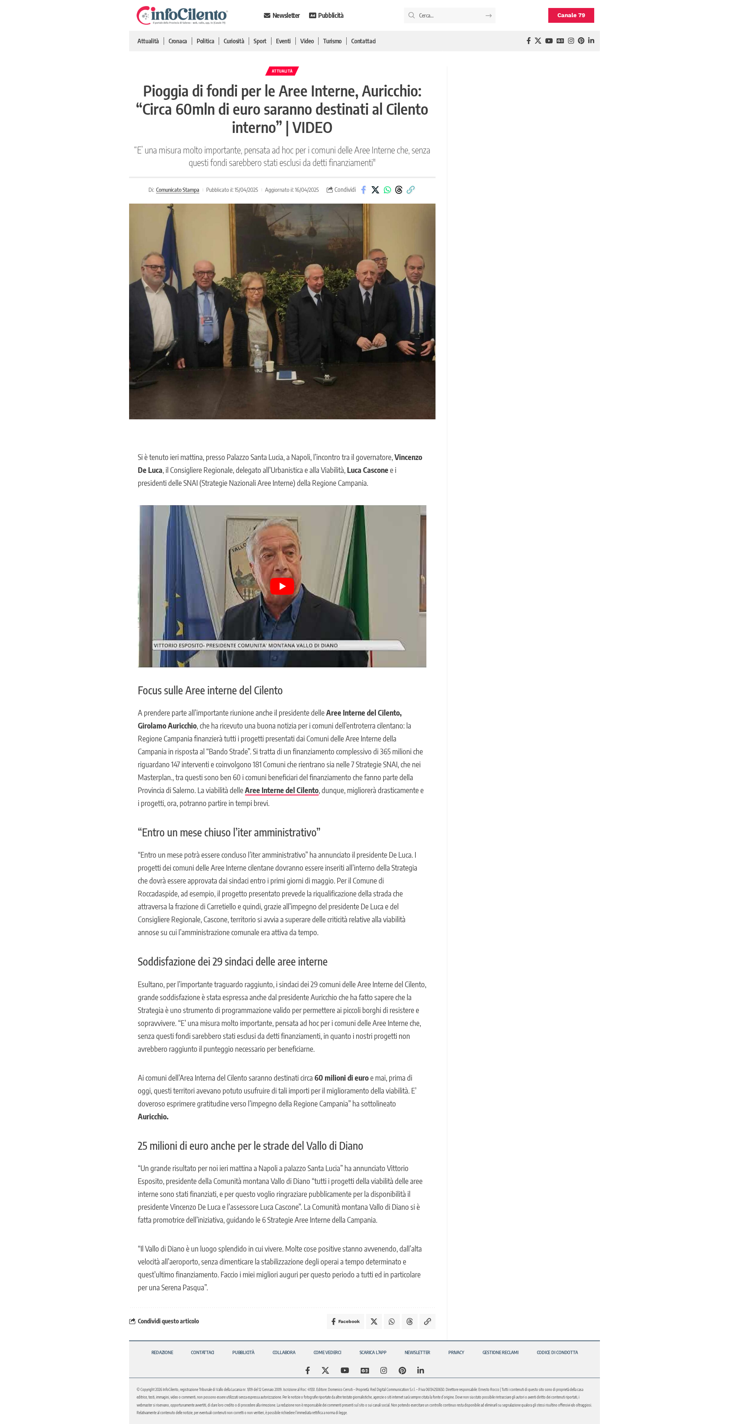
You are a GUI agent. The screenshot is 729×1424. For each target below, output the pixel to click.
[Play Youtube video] (282, 586)
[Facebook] (529, 41)
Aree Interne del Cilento (282, 790)
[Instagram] (571, 41)
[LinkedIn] (591, 41)
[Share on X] (375, 190)
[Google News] (560, 41)
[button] (411, 190)
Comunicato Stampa (177, 189)
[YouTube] (549, 41)
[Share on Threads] (399, 190)
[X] (538, 41)
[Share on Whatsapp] (387, 190)
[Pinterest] (581, 41)
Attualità (282, 71)
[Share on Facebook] (363, 190)
